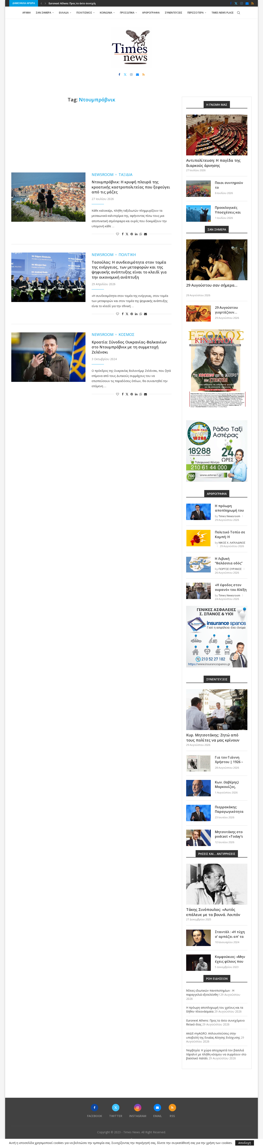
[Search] (238, 13)
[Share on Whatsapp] (141, 234)
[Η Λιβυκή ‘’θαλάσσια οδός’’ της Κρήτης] (198, 564)
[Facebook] (231, 3)
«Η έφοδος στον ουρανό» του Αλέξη (231, 587)
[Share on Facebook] (122, 234)
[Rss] (252, 3)
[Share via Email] (145, 234)
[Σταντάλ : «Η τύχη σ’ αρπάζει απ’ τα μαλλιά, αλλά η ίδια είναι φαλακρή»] (198, 938)
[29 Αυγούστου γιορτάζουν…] (198, 313)
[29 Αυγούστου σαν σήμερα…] (216, 259)
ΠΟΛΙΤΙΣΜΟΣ (84, 12)
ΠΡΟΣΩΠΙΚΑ (127, 12)
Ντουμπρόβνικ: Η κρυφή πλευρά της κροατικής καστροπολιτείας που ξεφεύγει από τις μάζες (131, 186)
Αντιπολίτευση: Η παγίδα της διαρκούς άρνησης (213, 163)
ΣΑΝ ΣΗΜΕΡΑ (43, 12)
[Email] (247, 3)
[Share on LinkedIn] (136, 234)
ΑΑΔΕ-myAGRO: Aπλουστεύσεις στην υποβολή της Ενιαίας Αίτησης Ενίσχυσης (213, 1035)
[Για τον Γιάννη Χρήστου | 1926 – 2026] (198, 763)
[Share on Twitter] (127, 234)
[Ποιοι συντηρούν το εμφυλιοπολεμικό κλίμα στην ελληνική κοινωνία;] (198, 188)
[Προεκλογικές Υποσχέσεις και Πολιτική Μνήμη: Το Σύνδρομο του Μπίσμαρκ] (198, 213)
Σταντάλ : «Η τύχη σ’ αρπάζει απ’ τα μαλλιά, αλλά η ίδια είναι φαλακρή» (231, 939)
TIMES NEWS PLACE (222, 12)
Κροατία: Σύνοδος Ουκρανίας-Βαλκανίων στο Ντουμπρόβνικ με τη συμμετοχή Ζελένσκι (129, 347)
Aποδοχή (244, 1143)
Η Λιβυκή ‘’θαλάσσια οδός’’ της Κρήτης (228, 563)
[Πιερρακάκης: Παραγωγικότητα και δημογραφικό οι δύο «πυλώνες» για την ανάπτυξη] (198, 813)
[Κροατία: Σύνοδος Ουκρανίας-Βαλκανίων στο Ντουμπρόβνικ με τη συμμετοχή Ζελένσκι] (48, 357)
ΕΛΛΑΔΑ (64, 12)
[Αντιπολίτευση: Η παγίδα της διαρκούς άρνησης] (216, 135)
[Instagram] (241, 3)
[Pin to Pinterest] (131, 234)
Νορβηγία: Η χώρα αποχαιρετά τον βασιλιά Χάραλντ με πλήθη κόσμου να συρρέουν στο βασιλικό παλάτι (216, 1054)
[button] (41, 3)
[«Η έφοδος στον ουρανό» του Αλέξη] (198, 591)
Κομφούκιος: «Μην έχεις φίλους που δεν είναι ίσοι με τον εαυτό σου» (230, 963)
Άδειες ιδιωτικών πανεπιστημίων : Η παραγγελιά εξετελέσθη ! (210, 993)
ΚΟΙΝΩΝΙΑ (106, 12)
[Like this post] (117, 234)
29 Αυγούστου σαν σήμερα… (211, 285)
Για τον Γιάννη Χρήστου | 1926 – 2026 (229, 762)
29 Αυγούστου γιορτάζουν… (226, 309)
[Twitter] (236, 3)
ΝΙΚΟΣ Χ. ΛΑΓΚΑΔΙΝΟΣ (232, 542)
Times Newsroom (229, 516)
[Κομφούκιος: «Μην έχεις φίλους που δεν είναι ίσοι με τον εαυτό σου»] (198, 962)
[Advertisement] (91, 137)
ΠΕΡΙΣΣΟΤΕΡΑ (195, 12)
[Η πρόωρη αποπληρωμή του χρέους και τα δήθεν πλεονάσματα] (198, 512)
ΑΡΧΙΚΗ (26, 12)
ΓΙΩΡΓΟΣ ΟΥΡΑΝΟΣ (230, 569)
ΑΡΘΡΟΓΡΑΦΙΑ (151, 12)
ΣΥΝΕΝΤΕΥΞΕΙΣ (173, 12)
